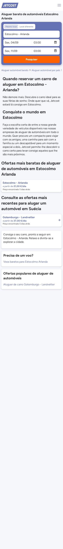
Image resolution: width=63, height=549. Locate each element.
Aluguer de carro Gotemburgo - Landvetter (29, 284)
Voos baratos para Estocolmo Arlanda (25, 261)
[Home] (9, 5)
